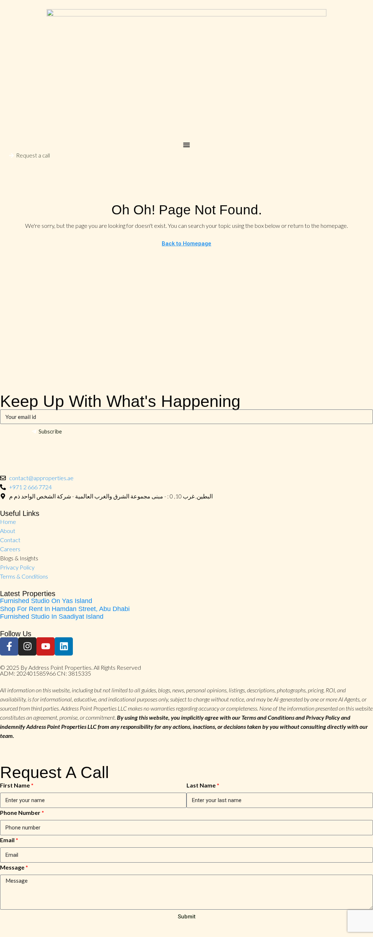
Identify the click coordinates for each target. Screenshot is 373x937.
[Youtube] (45, 646)
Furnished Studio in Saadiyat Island (51, 616)
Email (7, 839)
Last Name (201, 785)
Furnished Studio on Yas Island (46, 600)
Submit (187, 916)
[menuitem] (7, 170)
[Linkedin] (64, 646)
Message (12, 867)
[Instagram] (27, 646)
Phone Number (20, 812)
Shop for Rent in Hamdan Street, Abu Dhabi (65, 609)
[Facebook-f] (9, 646)
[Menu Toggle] (186, 144)
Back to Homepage (186, 243)
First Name (15, 785)
